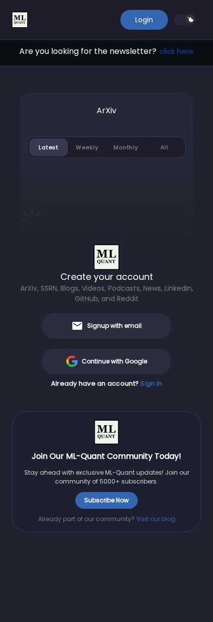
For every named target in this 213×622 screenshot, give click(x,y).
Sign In (151, 383)
